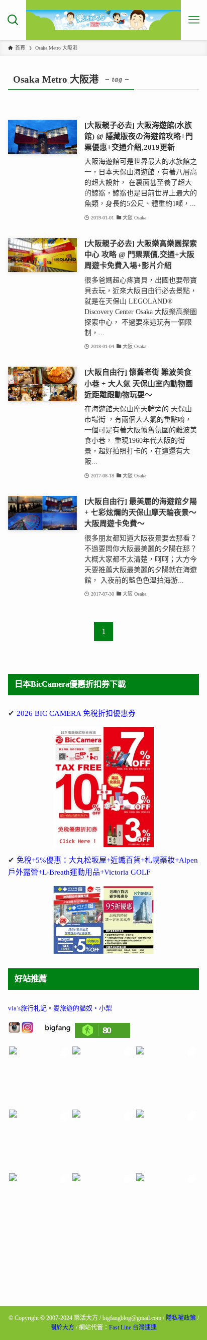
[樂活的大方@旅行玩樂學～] (103, 20)
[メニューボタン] (194, 20)
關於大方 (62, 1327)
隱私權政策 (181, 1317)
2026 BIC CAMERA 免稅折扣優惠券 (76, 713)
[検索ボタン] (13, 20)
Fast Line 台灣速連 (133, 1327)
